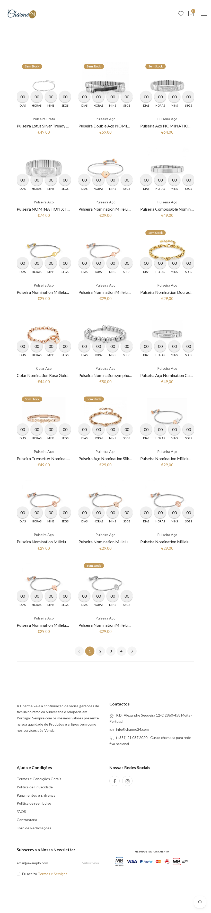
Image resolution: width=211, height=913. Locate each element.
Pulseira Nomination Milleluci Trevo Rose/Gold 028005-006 (131, 541)
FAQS (21, 811)
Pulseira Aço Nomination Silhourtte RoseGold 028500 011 (129, 458)
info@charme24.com (132, 729)
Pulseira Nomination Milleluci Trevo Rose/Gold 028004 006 (69, 625)
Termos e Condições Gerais (39, 779)
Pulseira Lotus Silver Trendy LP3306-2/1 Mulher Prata (64, 125)
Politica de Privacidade (35, 787)
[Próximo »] (132, 651)
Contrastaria (27, 819)
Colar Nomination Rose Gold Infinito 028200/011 (60, 375)
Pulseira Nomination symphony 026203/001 (117, 375)
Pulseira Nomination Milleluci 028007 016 (115, 208)
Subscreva (90, 863)
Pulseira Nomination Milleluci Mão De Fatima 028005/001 (130, 292)
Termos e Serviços (52, 874)
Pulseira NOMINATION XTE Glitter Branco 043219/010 (67, 208)
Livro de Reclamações (34, 828)
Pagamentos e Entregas (36, 795)
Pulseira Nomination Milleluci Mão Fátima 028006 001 (65, 292)
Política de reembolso (34, 803)
